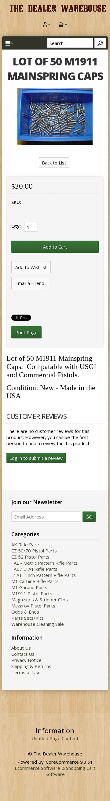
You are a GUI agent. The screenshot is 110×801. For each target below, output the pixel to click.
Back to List (54, 163)
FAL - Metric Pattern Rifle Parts (44, 563)
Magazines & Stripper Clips (39, 599)
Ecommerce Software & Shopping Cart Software (55, 771)
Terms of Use (26, 672)
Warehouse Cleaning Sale (37, 624)
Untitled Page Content (55, 738)
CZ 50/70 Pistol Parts (34, 551)
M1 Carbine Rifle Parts (35, 581)
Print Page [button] (26, 332)
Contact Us (23, 654)
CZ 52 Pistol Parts (30, 557)
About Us (21, 648)
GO (89, 517)
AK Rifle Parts (26, 544)
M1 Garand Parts (29, 587)
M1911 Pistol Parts (31, 593)
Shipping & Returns (31, 666)
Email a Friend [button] (29, 283)
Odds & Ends (25, 612)
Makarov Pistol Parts (33, 606)
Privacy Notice (26, 660)
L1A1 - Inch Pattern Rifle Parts (43, 575)
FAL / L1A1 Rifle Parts (34, 569)
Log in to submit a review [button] (36, 458)
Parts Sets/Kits (27, 618)
